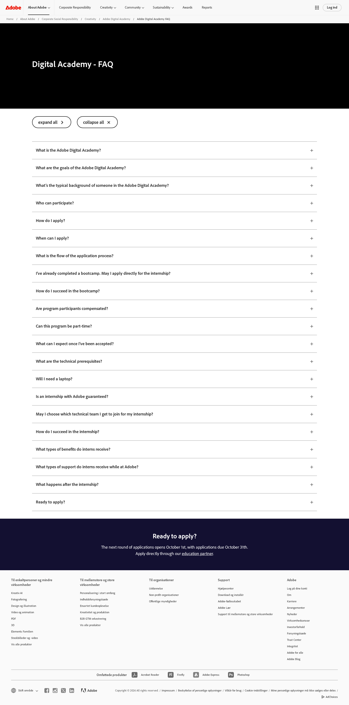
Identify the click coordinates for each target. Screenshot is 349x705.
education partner (197, 553)
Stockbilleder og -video (24, 638)
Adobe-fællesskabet (229, 601)
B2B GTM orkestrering (93, 618)
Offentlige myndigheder (163, 601)
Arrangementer (296, 607)
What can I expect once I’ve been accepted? (75, 343)
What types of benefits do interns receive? (73, 449)
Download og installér (231, 595)
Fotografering (19, 599)
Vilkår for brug (233, 690)
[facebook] (46, 690)
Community (133, 7)
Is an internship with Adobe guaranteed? (72, 396)
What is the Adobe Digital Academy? (68, 150)
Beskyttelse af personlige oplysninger (200, 690)
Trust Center (294, 640)
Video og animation (22, 612)
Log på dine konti (297, 588)
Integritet (292, 646)
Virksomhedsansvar (298, 620)
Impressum (168, 690)
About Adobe (37, 7)
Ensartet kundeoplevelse (94, 606)
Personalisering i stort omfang (97, 593)
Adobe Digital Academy (116, 19)
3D (12, 625)
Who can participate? (55, 203)
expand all (47, 122)
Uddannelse (156, 588)
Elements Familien (22, 631)
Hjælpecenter (226, 588)
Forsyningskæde (296, 633)
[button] (317, 7)
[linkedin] (71, 690)
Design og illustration (23, 606)
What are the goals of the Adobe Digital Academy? (81, 167)
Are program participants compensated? (72, 308)
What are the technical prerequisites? (69, 361)
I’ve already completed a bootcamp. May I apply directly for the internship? (103, 273)
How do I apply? (50, 220)
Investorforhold (296, 627)
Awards (187, 7)
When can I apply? (52, 238)
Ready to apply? (50, 502)
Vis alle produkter (21, 644)
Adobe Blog (293, 659)
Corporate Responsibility (75, 7)
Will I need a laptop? (54, 378)
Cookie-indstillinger (256, 690)
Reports (207, 7)
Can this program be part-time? (64, 326)
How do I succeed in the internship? (67, 431)
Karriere (292, 601)
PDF (13, 618)
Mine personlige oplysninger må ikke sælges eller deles (303, 690)
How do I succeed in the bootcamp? (68, 291)
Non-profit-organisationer (164, 595)
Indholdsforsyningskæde (94, 599)
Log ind (332, 7)
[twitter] (63, 690)
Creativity (106, 7)
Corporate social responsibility (60, 19)
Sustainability (161, 7)
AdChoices (332, 697)
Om (289, 595)
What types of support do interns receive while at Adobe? (87, 466)
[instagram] (55, 690)
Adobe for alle (295, 652)
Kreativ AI (17, 593)
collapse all (93, 122)
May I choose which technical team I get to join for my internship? (94, 414)
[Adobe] (13, 7)
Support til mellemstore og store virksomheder (245, 614)
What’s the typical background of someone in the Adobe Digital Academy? (102, 185)
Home (10, 19)
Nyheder (292, 614)
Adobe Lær (224, 607)
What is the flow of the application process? (74, 255)
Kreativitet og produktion (94, 612)
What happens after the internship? (67, 484)
